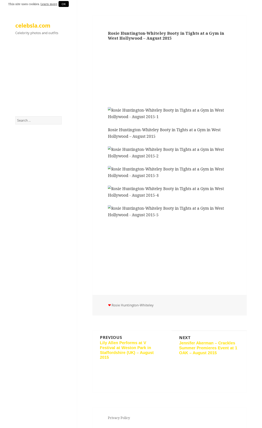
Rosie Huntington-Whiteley (133, 305)
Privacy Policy (119, 418)
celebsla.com (32, 25)
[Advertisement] (38, 79)
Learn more (49, 4)
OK (64, 4)
